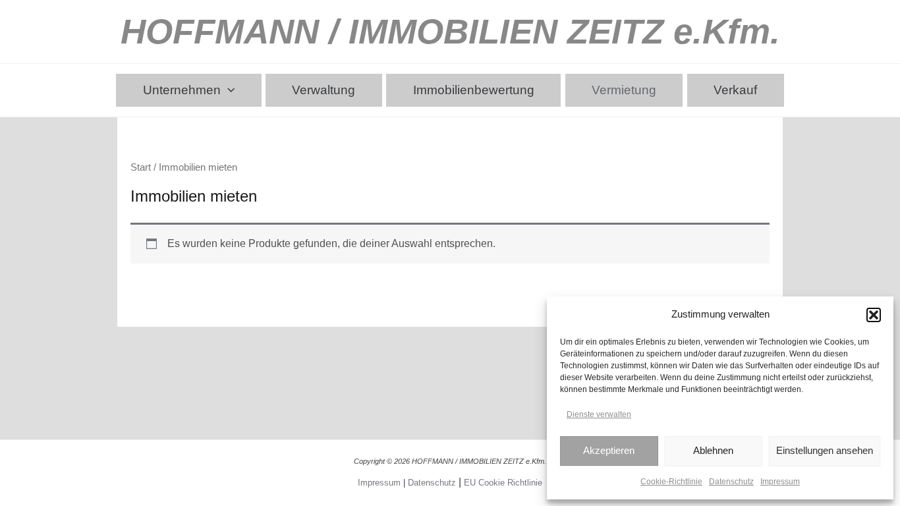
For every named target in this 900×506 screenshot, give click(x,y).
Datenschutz (731, 481)
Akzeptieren (608, 450)
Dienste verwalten (599, 414)
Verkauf (735, 90)
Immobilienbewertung (473, 90)
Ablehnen (713, 450)
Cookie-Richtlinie (671, 481)
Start (140, 167)
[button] (873, 315)
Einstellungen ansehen (824, 450)
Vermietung (624, 90)
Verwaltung (323, 90)
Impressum (780, 481)
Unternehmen (182, 90)
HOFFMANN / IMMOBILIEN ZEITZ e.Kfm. (450, 31)
